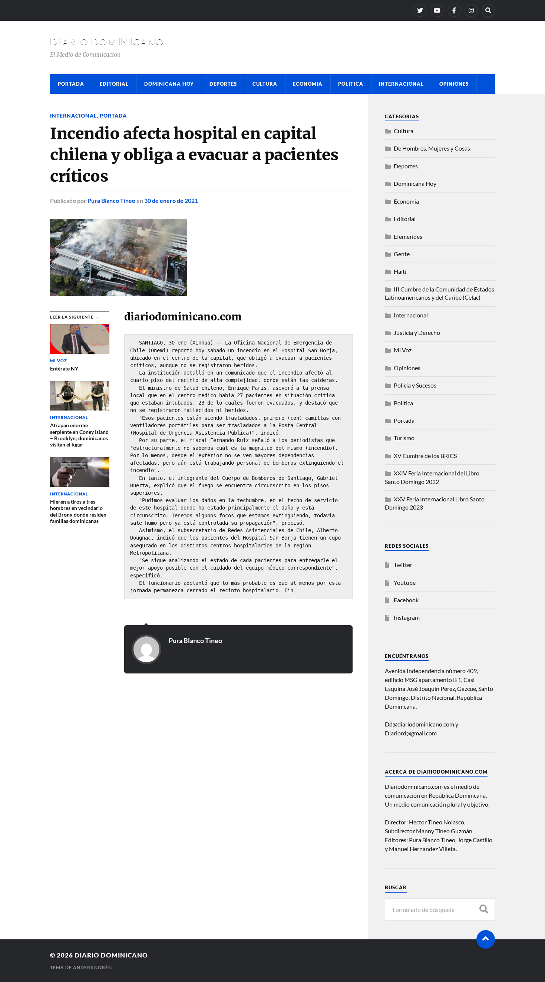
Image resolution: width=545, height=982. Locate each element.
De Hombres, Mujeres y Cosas (432, 148)
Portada (71, 84)
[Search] (488, 10)
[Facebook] (454, 10)
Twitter (403, 564)
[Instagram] (471, 10)
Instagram (407, 617)
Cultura (264, 84)
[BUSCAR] (484, 909)
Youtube (405, 582)
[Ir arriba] (485, 939)
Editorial (114, 84)
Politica (350, 84)
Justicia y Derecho (417, 332)
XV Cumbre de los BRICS (425, 455)
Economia (308, 84)
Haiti (400, 271)
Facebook (406, 599)
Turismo (404, 437)
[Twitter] (420, 10)
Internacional (401, 84)
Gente (402, 253)
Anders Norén (92, 967)
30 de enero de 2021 (171, 200)
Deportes (223, 84)
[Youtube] (437, 10)
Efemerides (408, 236)
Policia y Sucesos (415, 385)
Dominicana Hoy (169, 84)
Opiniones (454, 84)
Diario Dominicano (107, 41)
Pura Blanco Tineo (111, 200)
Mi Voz (403, 349)
